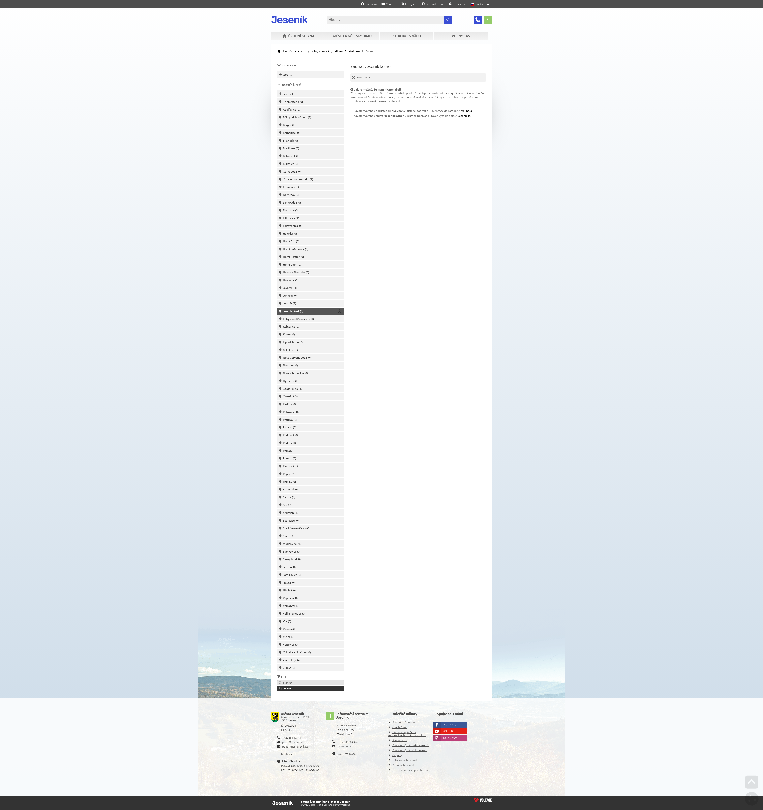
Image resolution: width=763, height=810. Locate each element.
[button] (433, 3)
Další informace (346, 754)
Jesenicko (464, 116)
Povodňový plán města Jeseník (410, 745)
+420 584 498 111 (292, 737)
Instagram (450, 738)
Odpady (397, 755)
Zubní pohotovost (403, 765)
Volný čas (461, 36)
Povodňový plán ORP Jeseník (409, 750)
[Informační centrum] (488, 20)
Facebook (449, 724)
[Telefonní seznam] (478, 20)
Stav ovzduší (399, 740)
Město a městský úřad (352, 36)
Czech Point (399, 727)
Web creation (483, 800)
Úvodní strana (289, 19)
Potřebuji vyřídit (406, 36)
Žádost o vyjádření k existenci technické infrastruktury (407, 733)
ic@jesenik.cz (345, 746)
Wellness (354, 51)
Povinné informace (403, 722)
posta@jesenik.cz (292, 742)
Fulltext (287, 683)
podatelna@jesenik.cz (295, 746)
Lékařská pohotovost (404, 760)
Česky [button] (479, 4)
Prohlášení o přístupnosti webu (410, 770)
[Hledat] (448, 20)
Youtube (448, 731)
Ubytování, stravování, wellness (323, 51)
